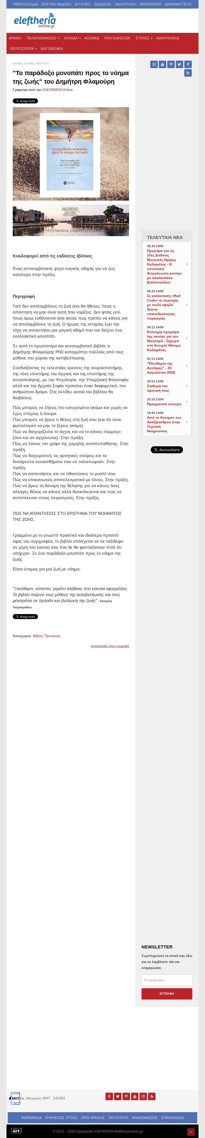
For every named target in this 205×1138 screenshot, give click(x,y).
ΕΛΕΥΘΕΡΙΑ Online (57, 90)
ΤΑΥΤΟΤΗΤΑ (118, 1118)
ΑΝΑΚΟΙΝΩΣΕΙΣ (145, 1118)
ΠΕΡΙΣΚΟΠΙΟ (150, 4)
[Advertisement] (167, 616)
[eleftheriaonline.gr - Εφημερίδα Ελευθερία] (35, 20)
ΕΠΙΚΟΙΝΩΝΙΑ (172, 1118)
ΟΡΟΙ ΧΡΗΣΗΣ (93, 1118)
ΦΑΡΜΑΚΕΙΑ (31, 1118)
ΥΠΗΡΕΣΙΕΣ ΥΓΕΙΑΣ (61, 1118)
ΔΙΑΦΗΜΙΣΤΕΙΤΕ (178, 4)
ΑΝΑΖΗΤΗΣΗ (125, 4)
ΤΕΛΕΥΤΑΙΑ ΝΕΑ (165, 237)
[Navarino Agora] (71, 220)
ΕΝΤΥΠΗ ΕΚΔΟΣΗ (56, 4)
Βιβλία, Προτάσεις (47, 636)
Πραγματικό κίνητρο (164, 404)
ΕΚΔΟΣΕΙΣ (103, 4)
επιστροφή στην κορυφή (110, 646)
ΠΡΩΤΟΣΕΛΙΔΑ (26, 4)
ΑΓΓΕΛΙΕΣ (82, 4)
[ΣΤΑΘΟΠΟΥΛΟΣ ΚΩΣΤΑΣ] (16, 1130)
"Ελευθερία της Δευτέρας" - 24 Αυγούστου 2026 (161, 367)
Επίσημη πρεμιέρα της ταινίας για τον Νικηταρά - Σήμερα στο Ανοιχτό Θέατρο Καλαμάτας (164, 341)
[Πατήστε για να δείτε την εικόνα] (71, 154)
